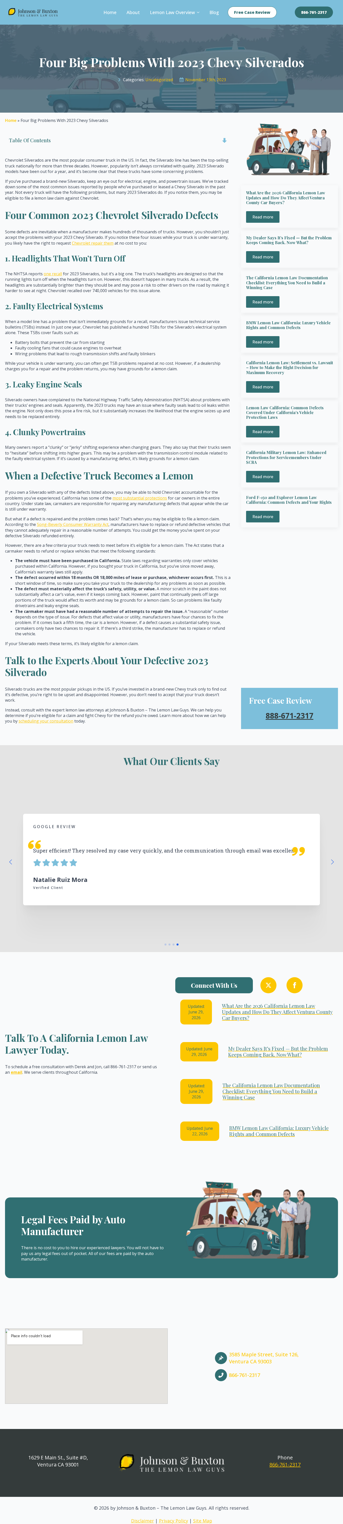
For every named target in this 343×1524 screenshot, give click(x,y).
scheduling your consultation (46, 721)
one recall (53, 274)
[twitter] (268, 985)
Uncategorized (159, 79)
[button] (10, 862)
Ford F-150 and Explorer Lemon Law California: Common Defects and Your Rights (289, 500)
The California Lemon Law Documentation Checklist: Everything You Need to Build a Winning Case (287, 282)
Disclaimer (142, 1521)
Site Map (202, 1521)
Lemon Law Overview (172, 12)
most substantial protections (139, 498)
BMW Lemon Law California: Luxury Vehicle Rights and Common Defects (288, 325)
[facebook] (295, 985)
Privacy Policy (173, 1521)
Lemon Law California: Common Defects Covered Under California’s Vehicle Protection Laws (285, 412)
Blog (214, 12)
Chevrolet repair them (92, 243)
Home (110, 12)
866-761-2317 (285, 1464)
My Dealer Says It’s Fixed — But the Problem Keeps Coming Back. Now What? (289, 240)
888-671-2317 (289, 715)
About (133, 12)
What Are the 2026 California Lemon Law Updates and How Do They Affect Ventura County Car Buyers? (285, 197)
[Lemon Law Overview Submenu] (199, 12)
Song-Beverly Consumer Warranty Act (72, 524)
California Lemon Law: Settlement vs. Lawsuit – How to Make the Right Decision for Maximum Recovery (289, 367)
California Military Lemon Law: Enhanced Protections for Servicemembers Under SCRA (286, 457)
